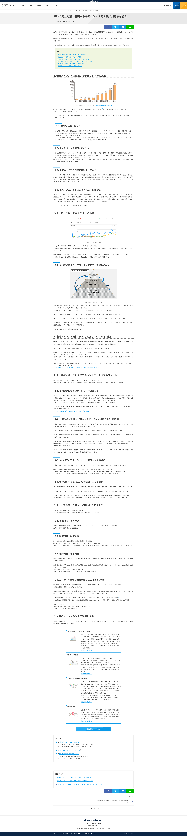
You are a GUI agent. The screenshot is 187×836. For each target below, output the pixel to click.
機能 (23, 6)
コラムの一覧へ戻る (93, 808)
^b (61, 750)
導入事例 (39, 6)
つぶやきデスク (6, 5)
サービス (15, 6)
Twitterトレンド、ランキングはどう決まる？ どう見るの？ (74, 777)
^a (60, 750)
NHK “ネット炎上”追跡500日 (71, 750)
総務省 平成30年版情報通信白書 (69, 754)
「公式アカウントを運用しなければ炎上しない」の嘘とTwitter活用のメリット (76, 368)
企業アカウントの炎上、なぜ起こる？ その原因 (72, 55)
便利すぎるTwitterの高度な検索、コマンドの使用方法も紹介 (71, 411)
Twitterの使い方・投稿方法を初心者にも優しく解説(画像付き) (112, 801)
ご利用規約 (86, 833)
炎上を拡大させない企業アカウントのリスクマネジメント (75, 61)
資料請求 (177, 5)
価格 (47, 6)
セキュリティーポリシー (76, 833)
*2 (102, 108)
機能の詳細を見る (86, 650)
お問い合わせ (169, 5)
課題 (31, 6)
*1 (111, 105)
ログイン (184, 5)
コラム (63, 6)
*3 (118, 597)
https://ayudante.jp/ (93, 825)
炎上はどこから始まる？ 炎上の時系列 (69, 57)
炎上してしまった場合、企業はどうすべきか (71, 63)
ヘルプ (55, 6)
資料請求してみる (94, 729)
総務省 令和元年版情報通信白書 (102, 105)
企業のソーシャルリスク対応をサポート (70, 66)
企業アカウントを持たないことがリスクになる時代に (74, 59)
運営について (56, 833)
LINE (129, 27)
